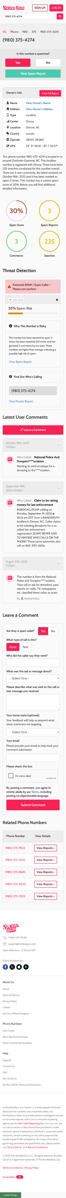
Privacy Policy (10, 1001)
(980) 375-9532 (15, 848)
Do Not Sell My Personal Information (22, 1084)
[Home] (13, 8)
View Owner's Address (39, 109)
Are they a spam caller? (20, 631)
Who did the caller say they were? (27, 655)
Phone (14, 31)
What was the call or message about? (29, 671)
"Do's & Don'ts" (14, 1147)
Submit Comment (33, 805)
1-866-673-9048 (17, 937)
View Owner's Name (38, 103)
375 (34, 31)
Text (25, 647)
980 (25, 31)
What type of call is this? (21, 639)
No (48, 63)
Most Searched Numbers (15, 1036)
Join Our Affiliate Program (16, 1013)
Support (7, 1060)
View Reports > (46, 848)
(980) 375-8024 (15, 884)
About (6, 989)
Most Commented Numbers (17, 1042)
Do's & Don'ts (10, 1078)
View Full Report (50, 93)
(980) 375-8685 (15, 872)
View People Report (21, 401)
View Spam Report (33, 74)
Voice (13, 647)
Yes (17, 63)
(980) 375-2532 (15, 860)
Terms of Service (11, 995)
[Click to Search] (60, 16)
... (59, 444)
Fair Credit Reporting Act (31, 1123)
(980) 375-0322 (15, 896)
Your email (12, 740)
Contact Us (8, 1066)
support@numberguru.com (22, 943)
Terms (35, 792)
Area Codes (9, 1030)
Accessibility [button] (9, 1177)
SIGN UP (40, 7)
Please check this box (19, 766)
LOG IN (56, 7)
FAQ (5, 1072)
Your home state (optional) (22, 715)
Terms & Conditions (37, 1147)
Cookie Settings (10, 1195)
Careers (6, 1007)
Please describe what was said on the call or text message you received (32, 689)
